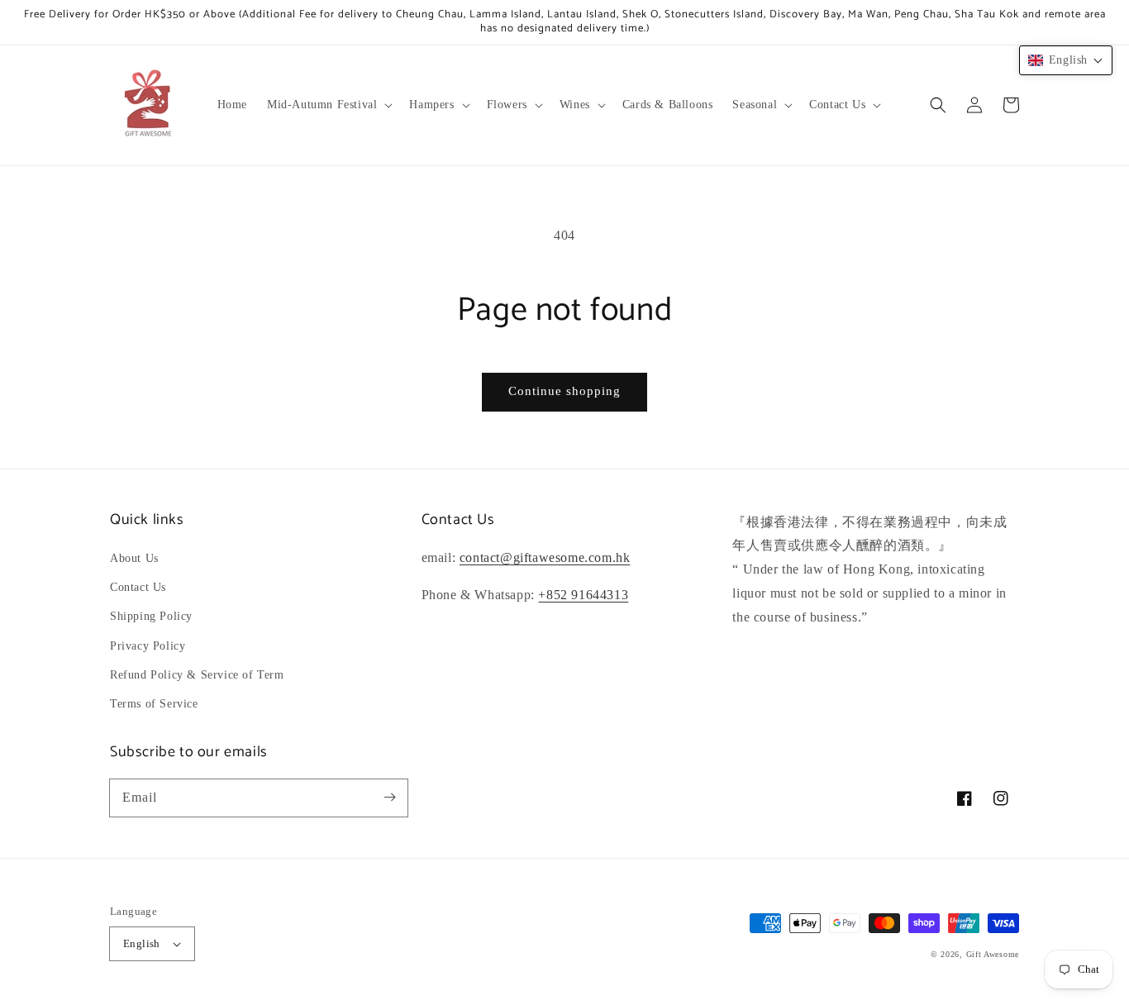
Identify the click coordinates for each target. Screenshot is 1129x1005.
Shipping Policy (151, 616)
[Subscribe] (389, 797)
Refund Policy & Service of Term (197, 675)
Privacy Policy (147, 646)
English (141, 943)
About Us (134, 558)
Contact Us (138, 587)
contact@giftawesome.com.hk (545, 557)
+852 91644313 (583, 595)
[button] (328, 105)
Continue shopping (564, 391)
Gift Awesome (992, 954)
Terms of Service (154, 704)
